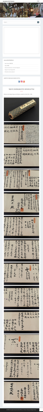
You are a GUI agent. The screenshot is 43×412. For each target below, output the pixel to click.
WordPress (20, 409)
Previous (1, 11)
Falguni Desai (33, 409)
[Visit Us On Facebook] (19, 81)
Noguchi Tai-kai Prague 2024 (10, 69)
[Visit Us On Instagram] (21, 81)
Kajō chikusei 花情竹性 (9, 63)
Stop (41, 4)
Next (42, 11)
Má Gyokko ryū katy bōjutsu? (10, 71)
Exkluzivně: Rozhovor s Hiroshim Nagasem (12, 67)
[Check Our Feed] (24, 81)
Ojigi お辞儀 (7, 65)
